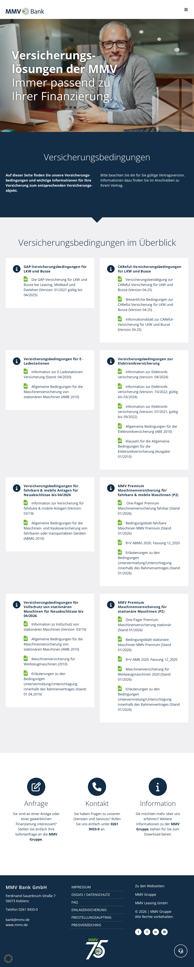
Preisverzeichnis (86, 925)
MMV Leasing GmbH (151, 903)
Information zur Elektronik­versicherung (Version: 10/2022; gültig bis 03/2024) (148, 391)
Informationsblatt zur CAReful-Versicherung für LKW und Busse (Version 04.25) (146, 324)
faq (74, 902)
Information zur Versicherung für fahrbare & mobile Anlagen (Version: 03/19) (54, 508)
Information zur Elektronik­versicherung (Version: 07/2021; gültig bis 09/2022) (148, 411)
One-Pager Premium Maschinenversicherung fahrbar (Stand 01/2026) (149, 508)
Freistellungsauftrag (91, 917)
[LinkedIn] (156, 932)
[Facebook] (138, 932)
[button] (180, 951)
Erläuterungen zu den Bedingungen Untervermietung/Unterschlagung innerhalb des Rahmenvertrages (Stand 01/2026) (149, 699)
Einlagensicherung (89, 909)
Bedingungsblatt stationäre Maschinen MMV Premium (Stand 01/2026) (144, 644)
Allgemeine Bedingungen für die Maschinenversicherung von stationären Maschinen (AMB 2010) (53, 391)
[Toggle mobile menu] (186, 10)
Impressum (81, 887)
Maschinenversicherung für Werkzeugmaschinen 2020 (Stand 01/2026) (144, 674)
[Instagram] (147, 932)
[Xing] (164, 932)
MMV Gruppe (145, 894)
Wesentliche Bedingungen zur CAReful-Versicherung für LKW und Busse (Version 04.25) (145, 304)
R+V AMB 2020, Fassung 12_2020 (151, 659)
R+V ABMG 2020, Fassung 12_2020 (153, 543)
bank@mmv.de (18, 919)
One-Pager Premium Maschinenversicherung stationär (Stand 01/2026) (144, 624)
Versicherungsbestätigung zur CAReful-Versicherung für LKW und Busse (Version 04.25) (145, 284)
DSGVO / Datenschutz (90, 894)
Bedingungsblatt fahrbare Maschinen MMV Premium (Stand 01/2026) (144, 528)
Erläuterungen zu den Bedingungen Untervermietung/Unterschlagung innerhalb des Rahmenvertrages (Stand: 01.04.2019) (55, 683)
